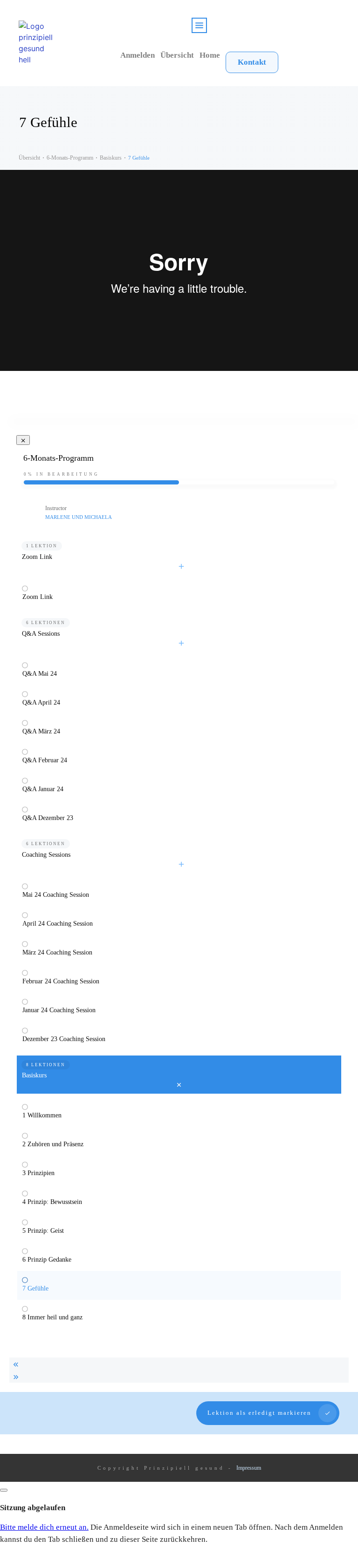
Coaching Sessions (46, 854)
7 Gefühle (35, 1288)
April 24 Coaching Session (57, 923)
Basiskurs (34, 1075)
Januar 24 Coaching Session (59, 1010)
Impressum (248, 1468)
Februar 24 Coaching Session (60, 981)
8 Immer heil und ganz (52, 1317)
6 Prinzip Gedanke (46, 1259)
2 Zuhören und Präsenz (52, 1144)
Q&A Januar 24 (42, 789)
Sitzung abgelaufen (32, 1507)
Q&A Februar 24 (44, 760)
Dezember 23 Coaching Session (63, 1038)
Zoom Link (37, 556)
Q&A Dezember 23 (47, 817)
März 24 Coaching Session (57, 952)
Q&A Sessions (41, 633)
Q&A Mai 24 (39, 673)
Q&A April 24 (41, 702)
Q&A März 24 (41, 731)
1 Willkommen (42, 1115)
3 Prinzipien (38, 1173)
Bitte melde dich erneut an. (44, 1527)
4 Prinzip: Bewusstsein (52, 1201)
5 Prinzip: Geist (43, 1230)
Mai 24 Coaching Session (55, 894)
